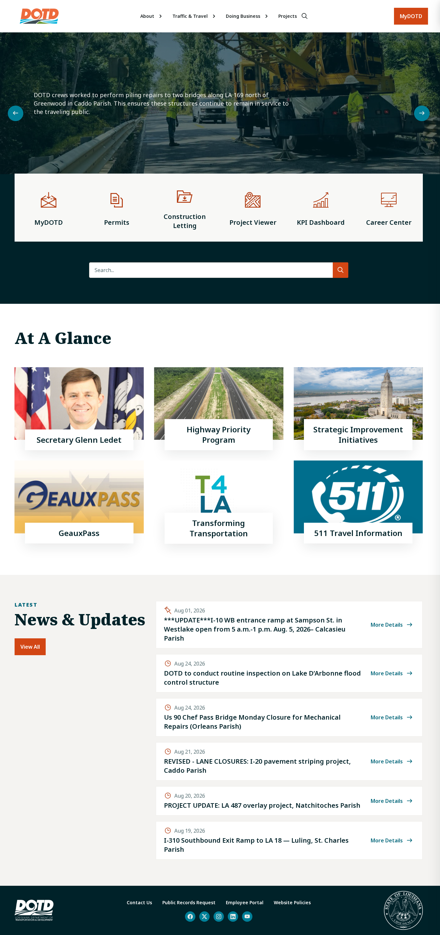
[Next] (422, 113)
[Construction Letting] (185, 208)
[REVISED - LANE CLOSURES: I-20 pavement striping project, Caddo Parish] (289, 761)
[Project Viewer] (253, 208)
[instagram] (219, 916)
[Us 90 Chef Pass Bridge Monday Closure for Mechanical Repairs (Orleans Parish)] (289, 717)
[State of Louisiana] (403, 910)
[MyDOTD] (49, 208)
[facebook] (190, 916)
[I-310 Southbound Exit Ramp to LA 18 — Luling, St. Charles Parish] (289, 840)
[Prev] (15, 113)
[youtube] (247, 916)
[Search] (304, 16)
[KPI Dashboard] (321, 208)
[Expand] (160, 16)
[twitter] (204, 916)
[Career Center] (389, 208)
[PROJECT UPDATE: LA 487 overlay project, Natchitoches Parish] (289, 801)
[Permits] (117, 208)
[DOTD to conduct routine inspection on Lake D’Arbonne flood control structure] (289, 673)
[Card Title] (79, 408)
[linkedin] (233, 916)
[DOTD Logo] (39, 16)
